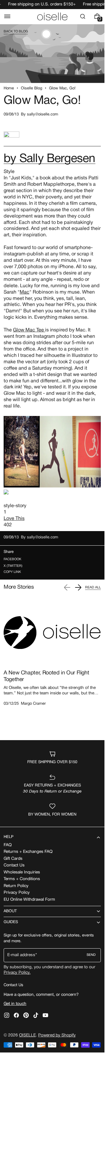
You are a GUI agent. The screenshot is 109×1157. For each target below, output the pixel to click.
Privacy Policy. (17, 973)
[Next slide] (78, 587)
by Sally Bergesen (49, 159)
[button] (7, 16)
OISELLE (27, 1035)
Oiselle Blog (31, 88)
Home (9, 88)
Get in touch (15, 1004)
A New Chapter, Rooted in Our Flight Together (46, 676)
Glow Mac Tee (29, 330)
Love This (14, 519)
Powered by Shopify (57, 1035)
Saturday (42, 368)
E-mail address (21, 955)
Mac (24, 292)
